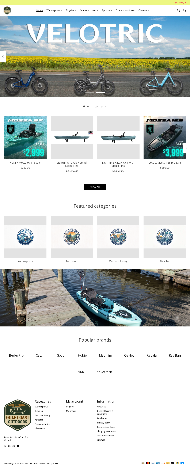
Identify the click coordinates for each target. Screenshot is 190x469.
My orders (71, 410)
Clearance (143, 10)
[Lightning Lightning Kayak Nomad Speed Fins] (72, 137)
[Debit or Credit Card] (173, 463)
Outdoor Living (118, 261)
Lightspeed (53, 463)
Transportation (42, 423)
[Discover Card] (163, 463)
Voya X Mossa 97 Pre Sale (25, 162)
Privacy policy (103, 422)
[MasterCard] (148, 463)
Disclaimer (102, 418)
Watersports (25, 261)
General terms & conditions (105, 412)
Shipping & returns (106, 431)
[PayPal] (168, 463)
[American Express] (158, 463)
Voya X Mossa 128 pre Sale (165, 162)
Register (70, 406)
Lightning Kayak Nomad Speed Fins (72, 164)
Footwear (71, 261)
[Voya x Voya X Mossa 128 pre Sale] (165, 137)
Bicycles (164, 261)
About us (101, 406)
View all (95, 187)
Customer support (106, 435)
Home (39, 10)
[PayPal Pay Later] (177, 463)
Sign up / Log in (180, 2)
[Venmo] (182, 463)
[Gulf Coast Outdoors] (7, 10)
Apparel (39, 419)
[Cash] (143, 463)
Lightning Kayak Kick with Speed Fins (118, 164)
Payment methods (106, 426)
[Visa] (153, 463)
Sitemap (101, 439)
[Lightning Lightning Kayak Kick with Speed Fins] (118, 137)
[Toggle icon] (178, 10)
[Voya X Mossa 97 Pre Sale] (25, 137)
